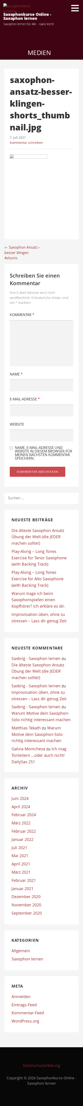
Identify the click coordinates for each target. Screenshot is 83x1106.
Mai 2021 (20, 855)
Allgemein (21, 950)
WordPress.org (25, 1021)
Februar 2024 (24, 814)
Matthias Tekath (26, 728)
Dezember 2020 (26, 896)
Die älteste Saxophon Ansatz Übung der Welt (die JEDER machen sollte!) (38, 537)
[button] (76, 8)
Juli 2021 (19, 847)
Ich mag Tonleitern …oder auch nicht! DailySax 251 (39, 755)
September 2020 (27, 913)
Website (17, 424)
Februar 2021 (24, 880)
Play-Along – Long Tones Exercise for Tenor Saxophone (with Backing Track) (39, 558)
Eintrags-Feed (24, 1004)
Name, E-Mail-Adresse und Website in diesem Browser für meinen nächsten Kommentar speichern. (43, 453)
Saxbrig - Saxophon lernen (36, 658)
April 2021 (21, 864)
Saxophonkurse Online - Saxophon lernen (27, 16)
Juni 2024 (20, 798)
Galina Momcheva (28, 748)
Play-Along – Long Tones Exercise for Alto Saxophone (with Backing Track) (38, 579)
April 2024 (21, 806)
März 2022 (21, 823)
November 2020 (26, 904)
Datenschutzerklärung (41, 1065)
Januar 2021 (22, 888)
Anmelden (21, 996)
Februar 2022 (24, 831)
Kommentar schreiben (26, 142)
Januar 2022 (22, 839)
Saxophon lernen (27, 959)
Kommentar (22, 314)
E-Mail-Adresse (25, 399)
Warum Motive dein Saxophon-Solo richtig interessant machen (37, 734)
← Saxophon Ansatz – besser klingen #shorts (22, 252)
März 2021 (21, 872)
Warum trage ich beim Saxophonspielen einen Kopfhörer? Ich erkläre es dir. (38, 600)
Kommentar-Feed (28, 1012)
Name (16, 374)
